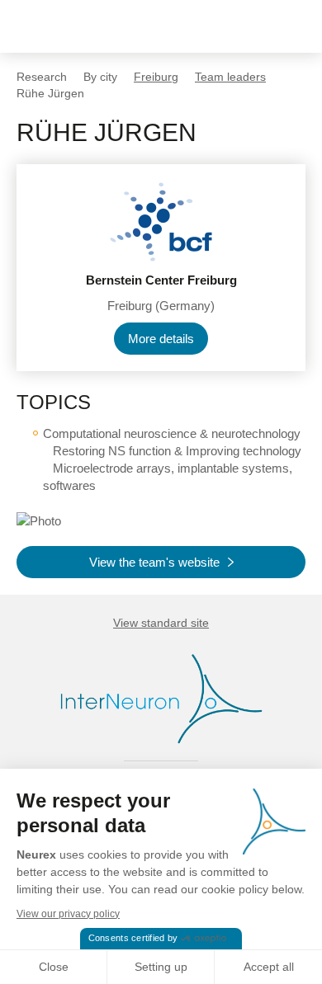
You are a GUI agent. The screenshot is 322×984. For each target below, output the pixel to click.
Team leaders (230, 76)
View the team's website (154, 562)
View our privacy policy (68, 914)
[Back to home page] (68, 26)
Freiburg (156, 76)
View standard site (161, 622)
